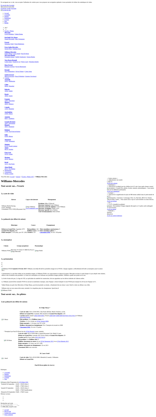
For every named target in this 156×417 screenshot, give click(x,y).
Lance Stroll (16, 53)
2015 (24, 317)
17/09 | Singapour (10, 140)
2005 (42, 315)
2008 (57, 315)
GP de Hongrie (30, 331)
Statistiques (7, 18)
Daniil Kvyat (16, 62)
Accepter (11, 5)
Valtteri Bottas (19, 34)
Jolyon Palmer (20, 71)
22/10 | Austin (9, 153)
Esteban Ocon (17, 49)
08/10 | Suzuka (9, 148)
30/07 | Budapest (9, 125)
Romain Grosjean (10, 66)
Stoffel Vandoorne (20, 57)
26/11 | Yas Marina (10, 168)
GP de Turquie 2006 (42, 321)
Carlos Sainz (8, 62)
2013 (73, 315)
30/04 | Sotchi (8, 95)
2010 (64, 315)
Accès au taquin (111, 209)
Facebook (3, 8)
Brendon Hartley (34, 62)
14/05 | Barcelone (10, 99)
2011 (67, 315)
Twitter (9, 8)
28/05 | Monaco (9, 103)
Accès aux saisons (112, 183)
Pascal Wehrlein (19, 76)
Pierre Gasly (24, 62)
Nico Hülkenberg (10, 71)
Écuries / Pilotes (9, 31)
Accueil (6, 13)
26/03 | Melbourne (10, 80)
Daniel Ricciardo (9, 39)
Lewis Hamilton (9, 34)
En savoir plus (5, 5)
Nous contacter (8, 414)
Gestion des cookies (10, 413)
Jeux (5, 21)
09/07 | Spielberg (9, 117)
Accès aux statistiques (113, 191)
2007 (54, 315)
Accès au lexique (112, 201)
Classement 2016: (45, 232)
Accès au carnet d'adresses (114, 215)
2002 (35, 315)
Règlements (8, 170)
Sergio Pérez (8, 49)
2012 (70, 315)
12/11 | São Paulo (10, 163)
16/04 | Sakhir (9, 90)
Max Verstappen (20, 39)
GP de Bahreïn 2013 (63, 341)
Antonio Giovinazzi (30, 76)
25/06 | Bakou (9, 112)
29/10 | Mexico (9, 158)
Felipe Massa (8, 53)
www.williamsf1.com (32, 208)
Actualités (7, 15)
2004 (39, 315)
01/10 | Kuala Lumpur (11, 145)
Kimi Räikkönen (19, 44)
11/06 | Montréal (9, 108)
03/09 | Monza (9, 135)
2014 (21, 317)
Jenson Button (31, 57)
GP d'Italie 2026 (23, 382)
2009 (60, 315)
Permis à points (9, 173)
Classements (8, 172)
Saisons (6, 16)
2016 (28, 317)
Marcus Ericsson (9, 76)
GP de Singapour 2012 (47, 341)
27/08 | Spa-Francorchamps (12, 130)
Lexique (6, 19)
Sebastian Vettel (9, 44)
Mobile (6, 23)
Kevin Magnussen (21, 66)
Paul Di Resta (25, 53)
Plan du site (7, 411)
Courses (7, 78)
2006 (51, 315)
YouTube (13, 8)
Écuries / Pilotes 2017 (28, 177)
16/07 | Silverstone (10, 122)
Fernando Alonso (9, 57)
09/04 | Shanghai (9, 85)
